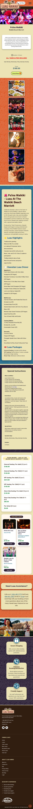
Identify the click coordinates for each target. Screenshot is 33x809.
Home (3, 740)
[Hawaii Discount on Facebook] (6, 727)
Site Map (4, 772)
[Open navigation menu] (30, 3)
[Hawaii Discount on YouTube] (3, 727)
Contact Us (4, 724)
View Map (14, 387)
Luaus (3, 742)
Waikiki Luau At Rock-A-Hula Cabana (9, 560)
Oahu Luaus (5, 744)
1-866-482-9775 (16, 594)
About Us (4, 762)
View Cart (4, 752)
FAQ (3, 766)
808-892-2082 (9, 596)
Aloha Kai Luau (8, 530)
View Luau (9, 543)
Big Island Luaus (6, 748)
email (22, 596)
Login (3, 774)
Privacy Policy (5, 768)
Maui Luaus (4, 746)
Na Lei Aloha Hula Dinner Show (22, 532)
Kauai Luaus (5, 750)
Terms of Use (5, 770)
